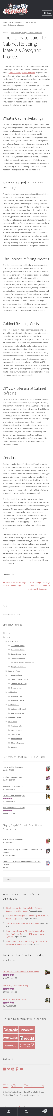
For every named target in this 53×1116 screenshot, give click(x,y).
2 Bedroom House (18, 646)
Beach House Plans (18, 654)
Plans (8, 637)
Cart (40, 1109)
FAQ (6, 1085)
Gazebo (14, 747)
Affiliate (17, 1085)
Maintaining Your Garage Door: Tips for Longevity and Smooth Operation (39, 585)
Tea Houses (15, 734)
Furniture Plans (14, 671)
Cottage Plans (13, 705)
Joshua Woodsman (34, 33)
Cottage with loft (17, 713)
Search (26, 1112)
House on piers (17, 688)
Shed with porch (17, 743)
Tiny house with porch (19, 679)
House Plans (13, 641)
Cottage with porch (18, 709)
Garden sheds (16, 726)
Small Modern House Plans (24, 662)
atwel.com (19, 1107)
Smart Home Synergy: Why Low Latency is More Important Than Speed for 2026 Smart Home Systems (25, 934)
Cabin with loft (16, 696)
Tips (12, 574)
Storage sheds (16, 730)
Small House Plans (18, 658)
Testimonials (34, 1085)
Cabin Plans (13, 692)
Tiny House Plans (15, 675)
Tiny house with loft (18, 684)
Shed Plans (12, 722)
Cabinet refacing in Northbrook (22, 72)
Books (8, 633)
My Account (9, 1112)
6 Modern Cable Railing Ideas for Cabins (22, 923)
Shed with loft (16, 739)
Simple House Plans (18, 667)
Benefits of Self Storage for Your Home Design (14, 584)
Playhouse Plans (14, 717)
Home (5, 22)
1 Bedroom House (18, 650)
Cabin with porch (17, 700)
